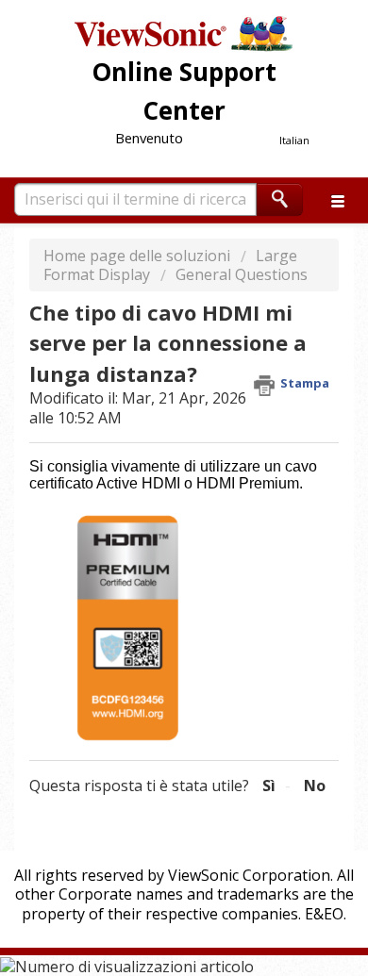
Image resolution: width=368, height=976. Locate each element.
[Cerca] (280, 199)
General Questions (242, 274)
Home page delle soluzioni (138, 255)
